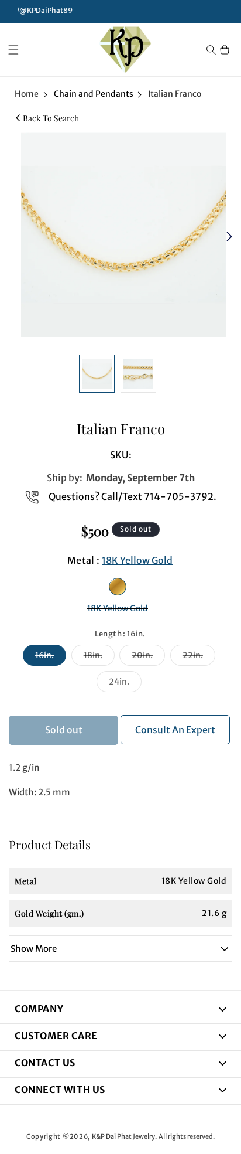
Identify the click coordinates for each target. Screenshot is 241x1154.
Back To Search (51, 118)
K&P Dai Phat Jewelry (123, 1136)
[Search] (211, 50)
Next (230, 237)
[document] (120, 237)
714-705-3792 (179, 496)
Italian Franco (174, 93)
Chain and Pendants (93, 93)
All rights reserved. (187, 1136)
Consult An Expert (175, 730)
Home (27, 93)
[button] (13, 50)
